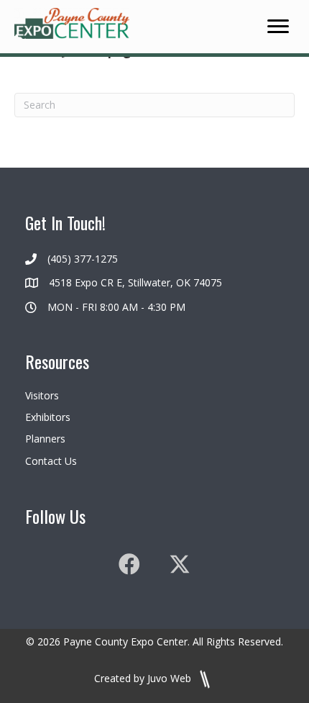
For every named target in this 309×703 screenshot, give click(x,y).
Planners (45, 438)
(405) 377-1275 (82, 259)
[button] (129, 564)
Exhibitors (47, 417)
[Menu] (278, 26)
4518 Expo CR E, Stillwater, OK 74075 (135, 282)
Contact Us (51, 461)
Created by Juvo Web (144, 678)
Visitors (42, 395)
